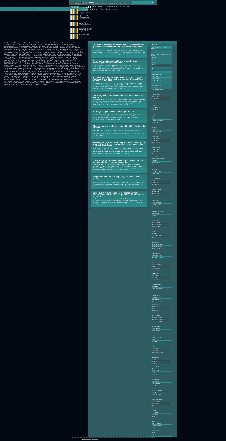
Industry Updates (38, 63)
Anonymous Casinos (69, 43)
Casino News (77, 49)
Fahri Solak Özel (70, 57)
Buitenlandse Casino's (50, 47)
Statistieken (43, 79)
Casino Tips (8, 52)
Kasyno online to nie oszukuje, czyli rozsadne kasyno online (117, 177)
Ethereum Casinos (41, 57)
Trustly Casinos (38, 81)
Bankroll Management (52, 44)
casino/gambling (49, 52)
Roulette (26, 76)
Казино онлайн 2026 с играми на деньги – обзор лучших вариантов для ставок (161, 54)
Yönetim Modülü (87, 439)
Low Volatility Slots (45, 67)
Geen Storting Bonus (69, 60)
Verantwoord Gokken (63, 81)
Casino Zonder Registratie (23, 52)
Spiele (18, 79)
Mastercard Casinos (25, 68)
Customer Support (24, 55)
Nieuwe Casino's (67, 70)
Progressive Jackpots (21, 75)
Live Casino (8, 67)
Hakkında (95, 9)
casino (77, 47)
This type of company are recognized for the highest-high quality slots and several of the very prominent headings (119, 46)
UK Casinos (50, 81)
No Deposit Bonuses (11, 71)
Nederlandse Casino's (78, 68)
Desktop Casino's (50, 55)
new (32, 70)
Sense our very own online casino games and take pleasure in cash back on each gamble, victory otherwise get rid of (118, 194)
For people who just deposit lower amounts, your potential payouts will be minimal (115, 62)
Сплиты (44, 84)
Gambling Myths (73, 59)
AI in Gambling (39, 43)
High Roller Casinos (66, 62)
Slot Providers (48, 78)
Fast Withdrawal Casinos (12, 59)
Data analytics (37, 55)
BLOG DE (37, 47)
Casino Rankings (25, 51)
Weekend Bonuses (59, 82)
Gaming (56, 60)
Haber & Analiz (36, 62)
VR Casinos (40, 82)
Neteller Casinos (23, 70)
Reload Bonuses (42, 75)
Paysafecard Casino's (51, 73)
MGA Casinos (51, 68)
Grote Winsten (24, 62)
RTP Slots (34, 76)
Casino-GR (37, 52)
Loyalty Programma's (78, 67)
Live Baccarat (63, 65)
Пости (36, 84)
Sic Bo (18, 78)
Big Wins (42, 46)
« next (89, 208)
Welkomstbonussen (25, 84)
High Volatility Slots (10, 63)
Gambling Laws (60, 59)
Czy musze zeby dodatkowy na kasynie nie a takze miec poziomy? (118, 96)
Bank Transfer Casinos (35, 44)
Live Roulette (27, 67)
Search (152, 1)
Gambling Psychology (11, 60)
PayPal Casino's (23, 73)
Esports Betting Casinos (25, 57)
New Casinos (40, 70)
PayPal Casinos (36, 73)
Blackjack (23, 47)
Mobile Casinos (63, 68)
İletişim (115, 9)
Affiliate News (27, 43)
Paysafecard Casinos (68, 73)
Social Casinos (9, 79)
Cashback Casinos (66, 47)
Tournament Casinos (11, 81)
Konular (108, 9)
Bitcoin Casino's (58, 46)
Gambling (49, 59)
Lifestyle (40, 65)
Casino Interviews (65, 49)
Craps (33, 54)
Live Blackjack (75, 65)
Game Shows (40, 60)
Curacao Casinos (10, 55)
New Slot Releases (53, 70)
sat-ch (74, 76)
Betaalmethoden (24, 46)
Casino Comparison (28, 49)
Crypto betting (65, 54)
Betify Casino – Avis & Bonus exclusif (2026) (113, 3)
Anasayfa (95, 3)
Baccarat (22, 44)
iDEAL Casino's (24, 63)
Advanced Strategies (14, 43)
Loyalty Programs (10, 68)
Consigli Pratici (24, 54)
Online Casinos (59, 71)
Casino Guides (52, 49)
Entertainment (77, 55)
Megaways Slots (39, 68)
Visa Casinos (29, 82)
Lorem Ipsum (96, 5)
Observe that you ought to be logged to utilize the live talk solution (119, 127)
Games (49, 60)
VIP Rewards (18, 82)
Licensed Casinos (29, 65)
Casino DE (41, 49)
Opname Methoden (72, 71)
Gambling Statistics (27, 60)
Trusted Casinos (25, 81)
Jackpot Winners (9, 65)
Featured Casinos (29, 59)
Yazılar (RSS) (95, 439)
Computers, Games (10, 54)
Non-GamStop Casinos (28, 71)
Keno (19, 65)
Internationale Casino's (70, 63)
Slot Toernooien (61, 78)
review (6, 76)
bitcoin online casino (11, 47)
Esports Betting (9, 57)
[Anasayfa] (83, 2)
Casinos (59, 52)
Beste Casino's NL (10, 46)
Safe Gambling (45, 76)
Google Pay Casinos (11, 62)
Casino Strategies (77, 51)
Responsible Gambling (72, 75)
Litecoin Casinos (51, 65)
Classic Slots (81, 52)
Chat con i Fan (69, 52)
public (33, 75)
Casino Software (63, 51)
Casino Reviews (38, 51)
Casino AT (7, 49)
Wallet (48, 82)
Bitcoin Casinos (72, 46)
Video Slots (76, 81)
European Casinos (56, 57)
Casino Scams (51, 51)
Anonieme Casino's (53, 43)
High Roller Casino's (50, 62)
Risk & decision (16, 76)
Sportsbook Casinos (29, 79)
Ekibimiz (102, 9)
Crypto (55, 54)
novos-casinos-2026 (44, 71)
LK (35, 67)
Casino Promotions (10, 51)
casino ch (16, 49)
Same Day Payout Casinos (61, 76)
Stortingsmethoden (55, 79)
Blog (30, 47)
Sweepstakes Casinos (71, 79)
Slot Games (38, 78)
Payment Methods (10, 73)
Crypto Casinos (77, 54)
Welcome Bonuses (10, 84)
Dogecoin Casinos (64, 55)
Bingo (49, 46)
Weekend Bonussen (74, 82)
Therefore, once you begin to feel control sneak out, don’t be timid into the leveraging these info (119, 161)
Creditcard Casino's (44, 54)
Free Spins (40, 59)
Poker (80, 73)
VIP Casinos (8, 82)
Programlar (7, 75)
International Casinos (53, 63)
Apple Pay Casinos (10, 44)
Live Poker (17, 67)
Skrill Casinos (27, 78)
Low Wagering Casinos (61, 67)
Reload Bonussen (56, 75)
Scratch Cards (9, 78)
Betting (34, 46)
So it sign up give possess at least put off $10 (113, 111)
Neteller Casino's (9, 70)
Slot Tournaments (74, 78)
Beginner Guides (67, 44)
